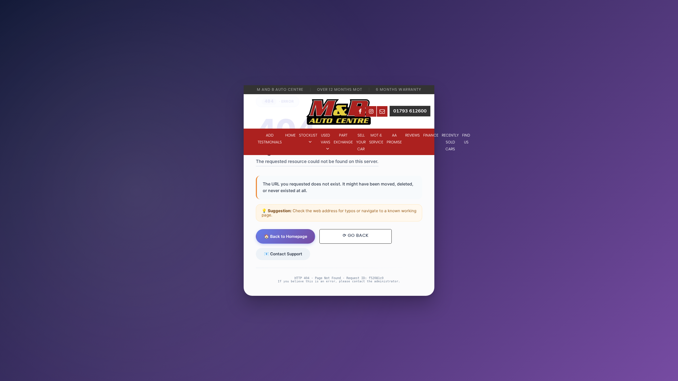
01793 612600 (410, 111)
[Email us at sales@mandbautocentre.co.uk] (382, 111)
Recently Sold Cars (450, 142)
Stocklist (308, 135)
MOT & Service (376, 139)
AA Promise (394, 139)
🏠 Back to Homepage (285, 236)
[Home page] (339, 111)
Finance (430, 135)
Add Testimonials (270, 139)
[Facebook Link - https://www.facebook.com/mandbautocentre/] (360, 111)
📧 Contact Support (283, 253)
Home (290, 135)
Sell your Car (361, 142)
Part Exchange (343, 139)
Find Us (466, 139)
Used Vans (325, 139)
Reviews (412, 135)
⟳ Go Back (355, 235)
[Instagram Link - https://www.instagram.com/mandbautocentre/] (371, 111)
